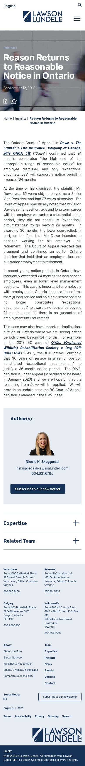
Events (49, 670)
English (9, 5)
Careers (50, 677)
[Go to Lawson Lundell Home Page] (42, 16)
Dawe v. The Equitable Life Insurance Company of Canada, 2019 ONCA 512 (42, 148)
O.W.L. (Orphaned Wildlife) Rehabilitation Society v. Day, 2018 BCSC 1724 (42, 347)
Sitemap (53, 716)
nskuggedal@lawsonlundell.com (42, 468)
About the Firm (12, 651)
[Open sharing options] (14, 101)
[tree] (42, 532)
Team (48, 645)
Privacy (39, 716)
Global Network (12, 657)
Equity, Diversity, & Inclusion (20, 669)
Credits (7, 751)
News (48, 664)
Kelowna (49, 569)
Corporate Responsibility (18, 676)
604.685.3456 (11, 591)
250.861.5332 (52, 591)
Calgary (8, 603)
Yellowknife (51, 603)
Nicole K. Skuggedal (42, 461)
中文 (20, 708)
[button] (80, 5)
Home (7, 118)
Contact (50, 683)
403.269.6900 (11, 625)
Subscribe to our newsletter (37, 488)
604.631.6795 (42, 473)
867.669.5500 (52, 633)
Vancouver (10, 569)
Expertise (51, 651)
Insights (20, 118)
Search (66, 716)
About (7, 645)
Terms (7, 716)
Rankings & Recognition (17, 663)
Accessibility (23, 716)
